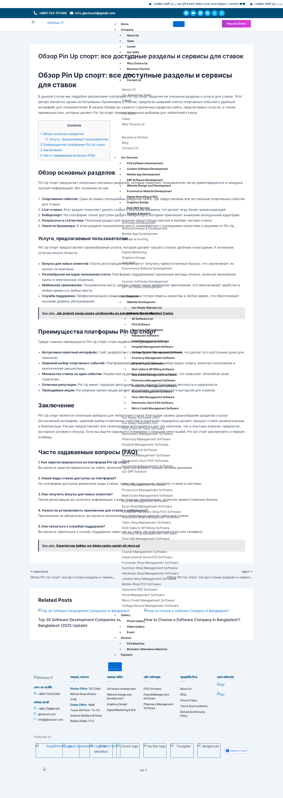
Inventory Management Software (153, 357)
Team (130, 41)
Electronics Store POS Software (152, 402)
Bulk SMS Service (138, 207)
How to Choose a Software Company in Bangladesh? (192, 619)
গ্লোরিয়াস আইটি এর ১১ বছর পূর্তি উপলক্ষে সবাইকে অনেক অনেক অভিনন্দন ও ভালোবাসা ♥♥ (183, 4)
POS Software (141, 324)
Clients (131, 57)
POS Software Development (145, 163)
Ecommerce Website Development (149, 191)
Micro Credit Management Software (155, 408)
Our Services (129, 157)
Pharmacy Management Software (153, 380)
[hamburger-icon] (179, 24)
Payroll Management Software (156, 696)
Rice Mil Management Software (152, 391)
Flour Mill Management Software (153, 397)
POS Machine (135, 643)
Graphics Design (138, 202)
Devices (126, 637)
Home (125, 24)
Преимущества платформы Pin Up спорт (72, 145)
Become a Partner (138, 68)
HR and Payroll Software (147, 363)
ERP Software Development (145, 180)
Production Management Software (154, 386)
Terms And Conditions (194, 706)
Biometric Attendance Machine (147, 649)
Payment (126, 654)
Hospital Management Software (152, 346)
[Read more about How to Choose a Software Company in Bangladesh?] (186, 611)
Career (131, 46)
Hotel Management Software (150, 341)
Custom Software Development (147, 168)
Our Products (130, 296)
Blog (130, 74)
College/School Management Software (157, 352)
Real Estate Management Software (154, 374)
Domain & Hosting (138, 213)
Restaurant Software (145, 335)
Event (130, 632)
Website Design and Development (149, 185)
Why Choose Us (137, 63)
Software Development (142, 313)
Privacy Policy (188, 700)
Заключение (51, 150)
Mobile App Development (143, 174)
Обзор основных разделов (62, 134)
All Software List (142, 318)
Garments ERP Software (147, 330)
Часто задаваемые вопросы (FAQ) (67, 155)
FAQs (183, 694)
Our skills (133, 52)
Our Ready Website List (147, 307)
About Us (133, 35)
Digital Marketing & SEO (142, 196)
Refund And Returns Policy (192, 713)
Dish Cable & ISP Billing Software (153, 369)
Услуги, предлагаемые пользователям (76, 139)
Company (127, 29)
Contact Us (134, 80)
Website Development (141, 302)
